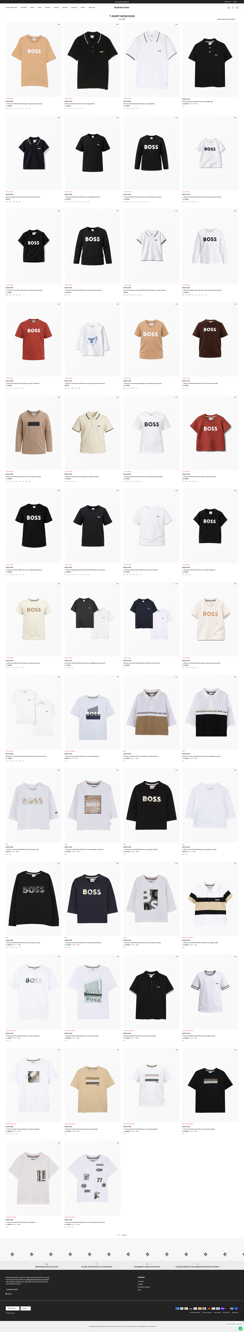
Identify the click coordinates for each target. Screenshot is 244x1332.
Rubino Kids (12, 1313)
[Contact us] (240, 1328)
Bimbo (40, 7)
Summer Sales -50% (11, 7)
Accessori (74, 7)
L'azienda (141, 1281)
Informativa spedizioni (195, 1312)
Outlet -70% (92, 7)
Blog (139, 1289)
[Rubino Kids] (122, 7)
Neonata (56, 7)
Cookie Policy (235, 1312)
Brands (83, 7)
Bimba (32, 7)
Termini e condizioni (207, 1312)
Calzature (65, 7)
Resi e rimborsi (217, 1312)
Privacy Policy (226, 1312)
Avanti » (124, 1235)
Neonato (47, 7)
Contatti (140, 1284)
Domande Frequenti (144, 1287)
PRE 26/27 (24, 7)
